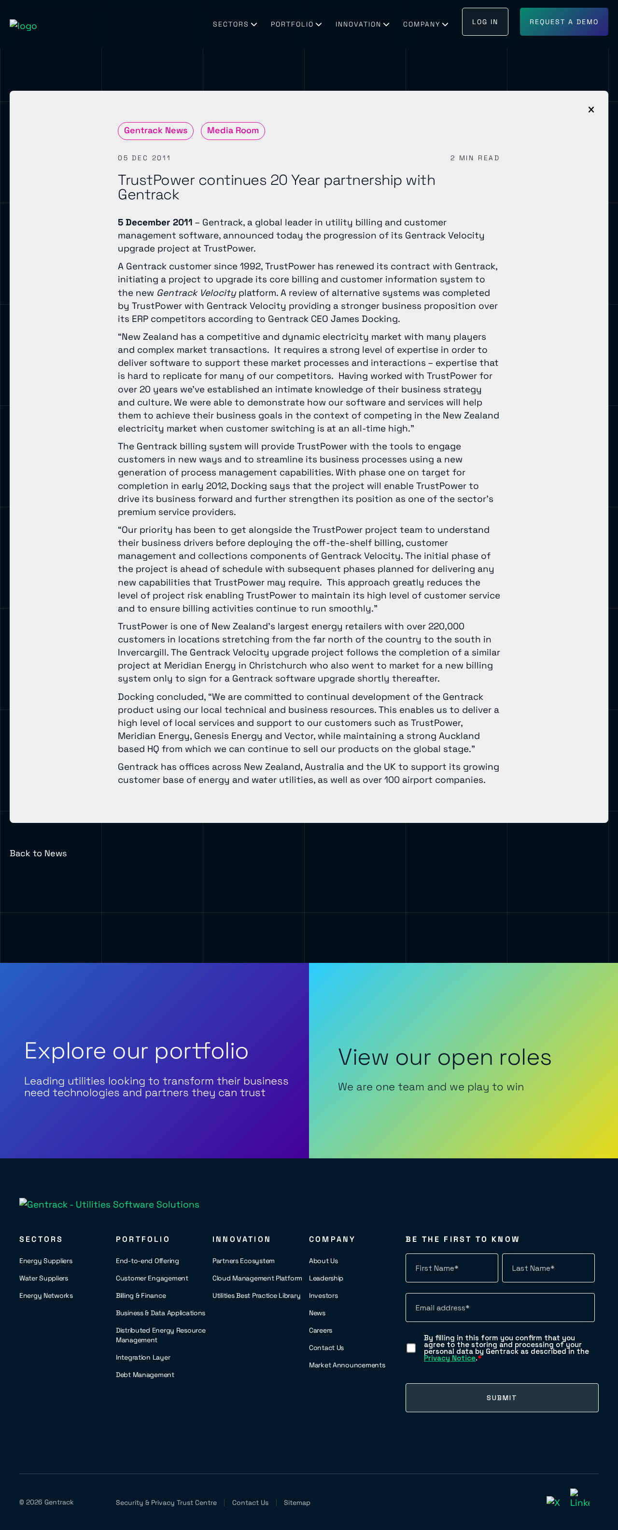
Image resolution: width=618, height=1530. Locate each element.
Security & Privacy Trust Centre (166, 1502)
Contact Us (326, 1347)
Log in (485, 21)
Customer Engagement (152, 1278)
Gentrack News (155, 130)
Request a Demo (564, 21)
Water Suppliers (43, 1278)
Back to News (38, 853)
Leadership (326, 1278)
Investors (323, 1295)
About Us (323, 1260)
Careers (320, 1330)
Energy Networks (46, 1295)
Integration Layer (143, 1357)
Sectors (231, 24)
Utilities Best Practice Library (256, 1295)
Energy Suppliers (45, 1260)
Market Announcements (347, 1365)
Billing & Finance (141, 1295)
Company (421, 24)
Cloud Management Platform (257, 1278)
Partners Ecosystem (243, 1260)
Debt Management (145, 1374)
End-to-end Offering (147, 1260)
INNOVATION (358, 24)
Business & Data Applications (160, 1312)
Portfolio (292, 24)
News (317, 1312)
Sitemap (297, 1502)
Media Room (233, 130)
